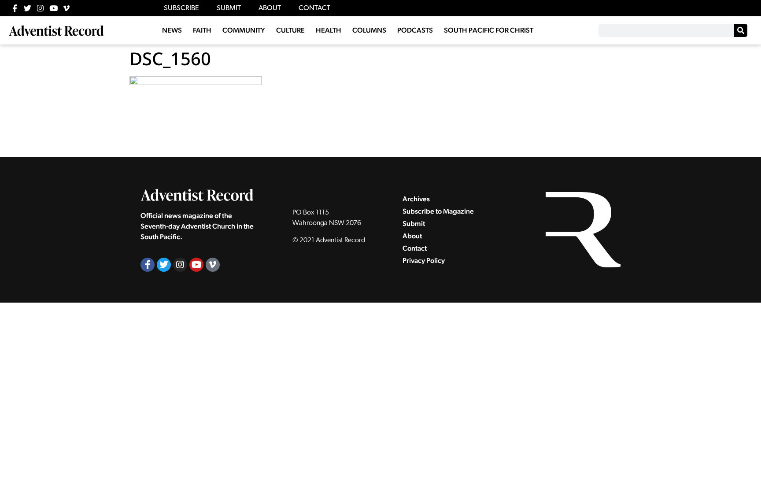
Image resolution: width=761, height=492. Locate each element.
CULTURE (290, 30)
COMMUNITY (243, 30)
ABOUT (270, 8)
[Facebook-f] (15, 8)
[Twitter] (27, 8)
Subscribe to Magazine (438, 211)
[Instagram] (40, 8)
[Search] (740, 30)
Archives (416, 199)
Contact (415, 248)
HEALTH (328, 30)
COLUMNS (369, 30)
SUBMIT (229, 8)
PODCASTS (415, 30)
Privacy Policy (424, 260)
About (412, 236)
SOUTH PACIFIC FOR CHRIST (488, 30)
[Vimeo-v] (66, 8)
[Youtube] (53, 8)
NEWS (172, 30)
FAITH (202, 30)
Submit (414, 223)
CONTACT (314, 8)
